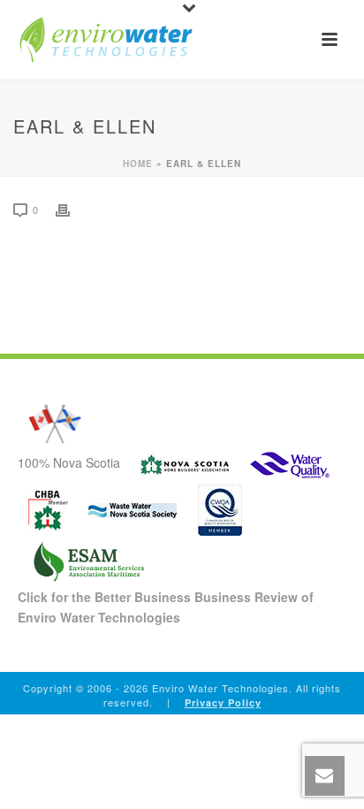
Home (138, 163)
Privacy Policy (223, 702)
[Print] (71, 209)
